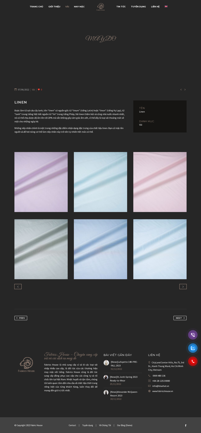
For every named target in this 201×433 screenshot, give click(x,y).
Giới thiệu (54, 6)
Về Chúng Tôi (105, 425)
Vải (67, 6)
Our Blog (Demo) (124, 425)
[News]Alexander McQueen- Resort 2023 (124, 393)
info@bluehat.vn (160, 385)
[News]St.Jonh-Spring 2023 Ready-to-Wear (123, 378)
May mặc (79, 6)
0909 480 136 (159, 375)
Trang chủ (36, 6)
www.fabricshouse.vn (162, 391)
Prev (22, 318)
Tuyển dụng (138, 6)
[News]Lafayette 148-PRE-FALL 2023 (124, 363)
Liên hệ (155, 6)
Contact (72, 425)
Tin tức (121, 6)
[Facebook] (186, 425)
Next (179, 318)
